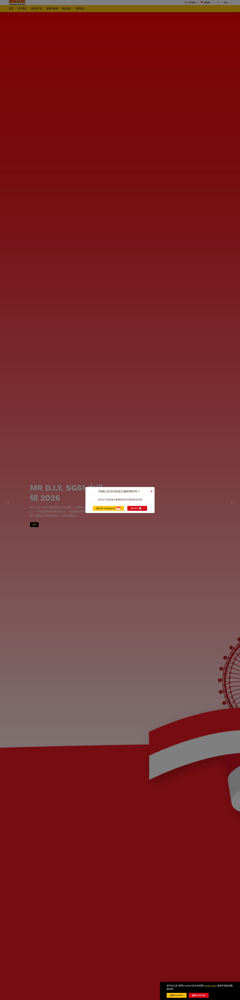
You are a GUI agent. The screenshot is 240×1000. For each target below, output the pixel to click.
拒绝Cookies (176, 995)
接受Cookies (198, 995)
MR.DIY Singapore (105, 508)
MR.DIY (134, 508)
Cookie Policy (210, 986)
